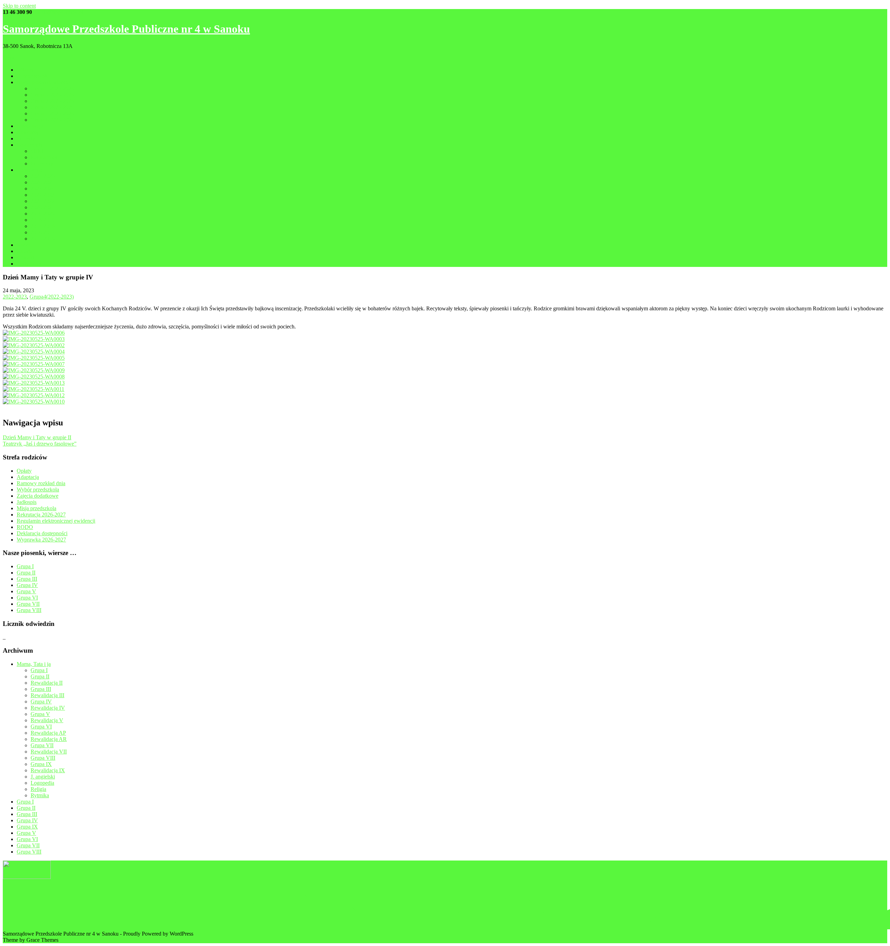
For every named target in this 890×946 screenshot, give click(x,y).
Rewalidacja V (47, 720)
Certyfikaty (29, 264)
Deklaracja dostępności (42, 533)
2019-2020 (43, 214)
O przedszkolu (33, 76)
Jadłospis (27, 502)
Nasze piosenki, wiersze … (46, 82)
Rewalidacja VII (49, 752)
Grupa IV (27, 585)
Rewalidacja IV (48, 708)
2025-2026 (43, 176)
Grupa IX (41, 764)
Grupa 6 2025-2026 (52, 120)
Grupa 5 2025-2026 (52, 113)
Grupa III (27, 579)
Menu (9, 58)
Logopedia (42, 783)
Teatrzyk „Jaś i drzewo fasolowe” (39, 444)
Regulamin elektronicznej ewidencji (56, 521)
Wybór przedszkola (38, 489)
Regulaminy (44, 157)
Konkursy (28, 132)
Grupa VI (27, 598)
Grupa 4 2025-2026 (52, 107)
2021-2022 (43, 201)
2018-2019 (43, 220)
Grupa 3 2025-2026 (52, 101)
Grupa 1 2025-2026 (52, 88)
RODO (25, 527)
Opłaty (24, 471)
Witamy (25, 70)
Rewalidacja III (47, 695)
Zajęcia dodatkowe (37, 496)
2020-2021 (43, 207)
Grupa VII (28, 604)
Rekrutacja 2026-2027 (41, 514)
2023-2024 (43, 188)
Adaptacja (28, 477)
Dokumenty (30, 145)
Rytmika (40, 795)
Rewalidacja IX (48, 770)
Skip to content (19, 6)
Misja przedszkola (36, 508)
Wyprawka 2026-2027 (41, 540)
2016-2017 (43, 232)
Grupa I (25, 566)
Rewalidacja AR (49, 739)
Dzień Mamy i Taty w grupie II (37, 437)
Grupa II (26, 573)
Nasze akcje (30, 126)
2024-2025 (43, 182)
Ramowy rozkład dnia (41, 483)
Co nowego (29, 170)
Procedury (42, 163)
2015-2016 (43, 239)
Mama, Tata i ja (34, 664)
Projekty (26, 138)
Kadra (23, 245)
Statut (37, 151)
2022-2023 (43, 195)
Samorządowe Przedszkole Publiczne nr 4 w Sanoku (126, 29)
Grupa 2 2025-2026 (52, 95)
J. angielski (43, 777)
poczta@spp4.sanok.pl (58, 12)
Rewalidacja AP (48, 733)
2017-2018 (43, 226)
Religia (38, 789)
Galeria (25, 251)
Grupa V (26, 591)
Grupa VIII (29, 610)
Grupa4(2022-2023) (52, 297)
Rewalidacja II (47, 683)
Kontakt (25, 257)
